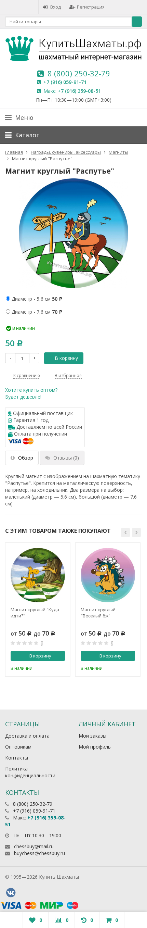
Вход (55, 7)
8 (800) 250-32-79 (79, 73)
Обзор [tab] (25, 457)
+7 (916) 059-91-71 (64, 82)
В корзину (66, 358)
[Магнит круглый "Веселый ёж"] (108, 575)
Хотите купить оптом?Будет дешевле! (31, 393)
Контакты (16, 757)
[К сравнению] (49, 667)
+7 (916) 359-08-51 (79, 91)
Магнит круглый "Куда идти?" (35, 612)
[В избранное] (61, 667)
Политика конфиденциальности (30, 772)
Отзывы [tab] (66, 457)
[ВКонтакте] (10, 892)
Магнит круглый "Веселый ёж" (98, 612)
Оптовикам (18, 746)
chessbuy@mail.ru (34, 846)
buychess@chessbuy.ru (39, 853)
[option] (38, 609)
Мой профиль (95, 746)
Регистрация (91, 7)
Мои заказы (92, 735)
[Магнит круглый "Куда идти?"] (38, 575)
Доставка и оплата (27, 735)
